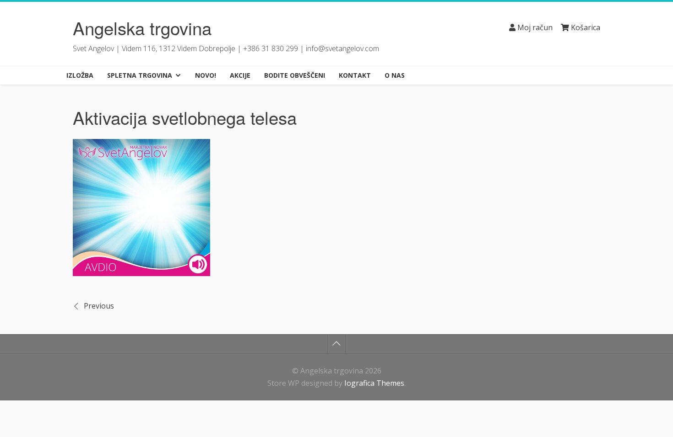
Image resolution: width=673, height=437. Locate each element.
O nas (395, 75)
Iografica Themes (374, 383)
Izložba (79, 75)
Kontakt (355, 75)
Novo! (205, 75)
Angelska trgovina (142, 27)
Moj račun (534, 27)
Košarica (584, 27)
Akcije (240, 75)
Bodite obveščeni (294, 75)
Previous (99, 306)
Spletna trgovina (139, 75)
